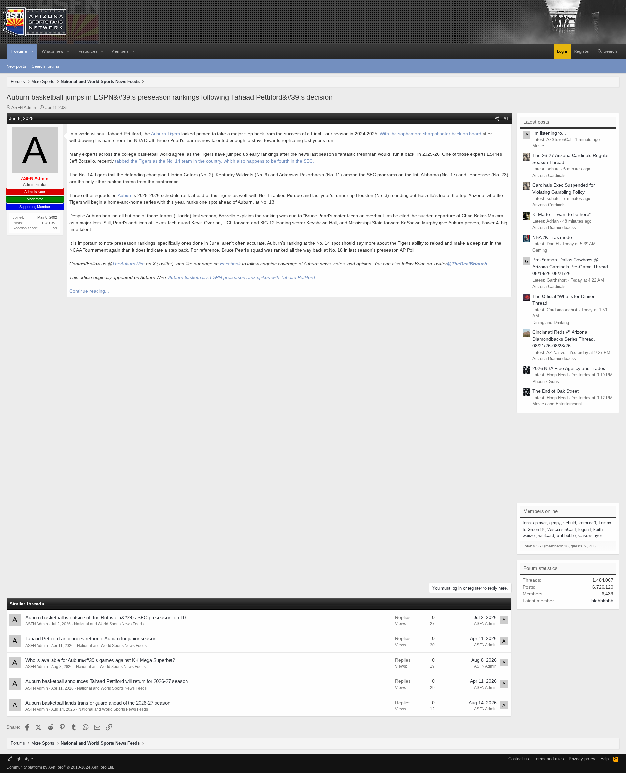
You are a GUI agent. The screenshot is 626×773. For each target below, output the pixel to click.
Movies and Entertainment (557, 403)
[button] (33, 51)
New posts (16, 66)
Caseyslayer (590, 535)
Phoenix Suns (545, 381)
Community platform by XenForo (60, 767)
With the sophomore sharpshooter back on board (430, 133)
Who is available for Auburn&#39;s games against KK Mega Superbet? (100, 660)
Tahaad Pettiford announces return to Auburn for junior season (90, 638)
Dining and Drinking (550, 322)
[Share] (497, 118)
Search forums (45, 66)
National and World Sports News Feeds (109, 624)
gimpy (555, 522)
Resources (87, 51)
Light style (22, 758)
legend (584, 529)
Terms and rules (549, 758)
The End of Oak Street (555, 391)
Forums (19, 51)
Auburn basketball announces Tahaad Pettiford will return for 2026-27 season (106, 681)
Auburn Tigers (165, 133)
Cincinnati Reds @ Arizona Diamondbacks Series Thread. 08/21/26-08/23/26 (563, 338)
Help (604, 758)
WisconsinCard (561, 529)
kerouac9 (587, 522)
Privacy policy (582, 758)
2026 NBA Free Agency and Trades (568, 368)
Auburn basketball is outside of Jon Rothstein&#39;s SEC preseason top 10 (105, 617)
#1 (506, 118)
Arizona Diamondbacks (554, 227)
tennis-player (535, 522)
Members (120, 51)
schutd (569, 522)
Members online (540, 511)
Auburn (125, 195)
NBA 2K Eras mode (552, 237)
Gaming (539, 250)
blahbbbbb (566, 535)
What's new (52, 51)
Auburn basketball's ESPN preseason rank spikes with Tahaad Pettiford (241, 277)
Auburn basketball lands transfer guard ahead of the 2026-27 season (97, 703)
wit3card (546, 535)
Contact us (518, 758)
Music (538, 145)
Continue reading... (89, 291)
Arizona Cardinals (549, 175)
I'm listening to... (549, 133)
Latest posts (536, 121)
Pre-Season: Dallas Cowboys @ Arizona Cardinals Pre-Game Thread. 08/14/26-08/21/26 (570, 266)
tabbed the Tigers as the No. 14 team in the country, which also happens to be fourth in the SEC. (214, 161)
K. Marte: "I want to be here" (561, 214)
